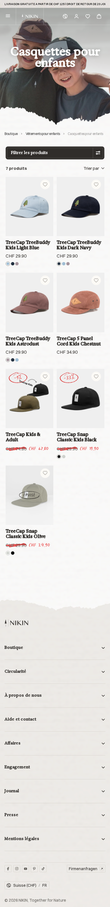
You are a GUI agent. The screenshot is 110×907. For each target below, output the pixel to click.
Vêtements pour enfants (43, 134)
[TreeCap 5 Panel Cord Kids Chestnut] (80, 302)
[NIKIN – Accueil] (16, 623)
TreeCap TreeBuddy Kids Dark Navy (79, 245)
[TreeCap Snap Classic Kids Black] (80, 398)
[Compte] (76, 16)
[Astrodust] (17, 263)
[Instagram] (16, 868)
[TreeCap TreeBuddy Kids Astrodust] (29, 302)
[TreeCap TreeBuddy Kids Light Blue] (29, 206)
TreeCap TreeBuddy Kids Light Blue (28, 245)
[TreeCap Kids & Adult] (29, 398)
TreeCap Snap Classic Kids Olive (26, 533)
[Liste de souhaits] (88, 16)
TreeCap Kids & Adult (23, 437)
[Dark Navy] (12, 263)
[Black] (59, 456)
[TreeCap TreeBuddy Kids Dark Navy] (80, 206)
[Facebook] (8, 868)
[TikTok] (43, 868)
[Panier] (99, 16)
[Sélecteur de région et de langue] (65, 16)
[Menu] (8, 16)
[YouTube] (25, 868)
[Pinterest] (34, 868)
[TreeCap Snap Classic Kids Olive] (29, 495)
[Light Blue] (8, 263)
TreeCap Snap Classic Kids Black (77, 437)
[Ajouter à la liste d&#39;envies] (45, 184)
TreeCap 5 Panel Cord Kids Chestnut (79, 341)
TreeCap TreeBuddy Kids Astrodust (28, 341)
